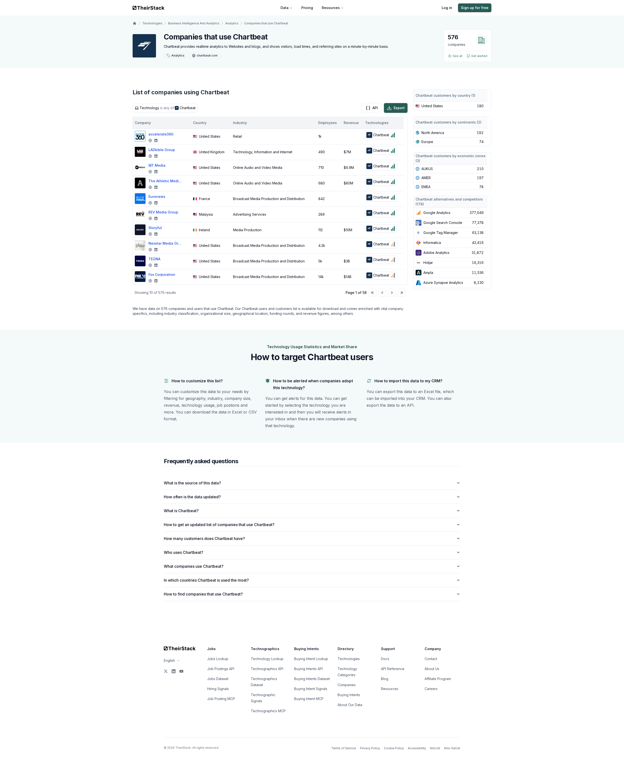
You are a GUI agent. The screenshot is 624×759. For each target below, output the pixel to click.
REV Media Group (163, 212)
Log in (447, 8)
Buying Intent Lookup (311, 659)
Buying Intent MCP (308, 699)
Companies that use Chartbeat (266, 23)
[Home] (134, 23)
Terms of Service (343, 748)
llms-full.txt (452, 748)
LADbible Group (161, 150)
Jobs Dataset (217, 679)
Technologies (152, 23)
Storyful (155, 228)
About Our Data (350, 705)
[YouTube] (181, 671)
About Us (432, 669)
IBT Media (157, 165)
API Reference (392, 669)
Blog (384, 679)
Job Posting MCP (221, 699)
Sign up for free (474, 8)
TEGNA (154, 259)
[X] (166, 671)
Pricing (307, 8)
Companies (347, 685)
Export (399, 108)
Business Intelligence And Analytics (193, 23)
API (375, 108)
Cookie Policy (394, 748)
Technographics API (267, 669)
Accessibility (417, 748)
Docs (385, 659)
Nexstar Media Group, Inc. (165, 243)
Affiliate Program (438, 679)
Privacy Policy (370, 748)
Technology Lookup (267, 659)
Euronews (156, 196)
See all (457, 56)
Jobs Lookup (217, 659)
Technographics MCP (268, 711)
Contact (431, 659)
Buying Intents (349, 695)
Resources (331, 8)
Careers (431, 689)
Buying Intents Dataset (312, 679)
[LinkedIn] (174, 671)
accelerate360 (160, 134)
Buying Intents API (308, 669)
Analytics (231, 23)
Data (285, 8)
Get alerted (479, 56)
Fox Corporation (161, 274)
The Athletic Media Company (165, 181)
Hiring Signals (218, 689)
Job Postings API (220, 669)
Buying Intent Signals (310, 689)
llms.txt (435, 748)
